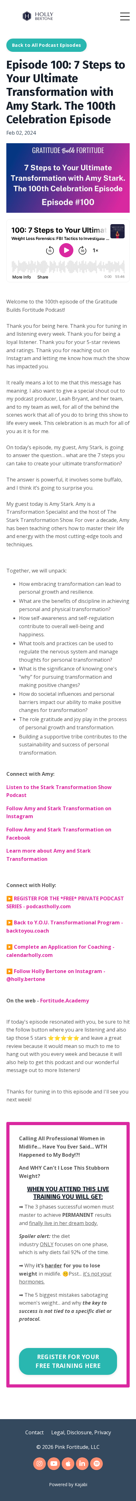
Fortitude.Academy (64, 1000)
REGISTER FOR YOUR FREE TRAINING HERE (68, 1361)
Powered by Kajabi (68, 1484)
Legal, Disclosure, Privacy (81, 1432)
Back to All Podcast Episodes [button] (46, 45)
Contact (34, 1432)
